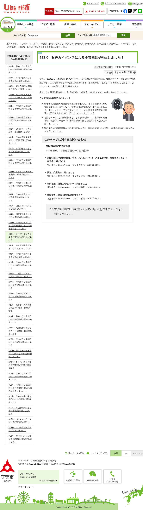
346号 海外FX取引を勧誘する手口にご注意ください (20, 87)
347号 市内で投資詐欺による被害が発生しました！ (20, 79)
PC (126, 453)
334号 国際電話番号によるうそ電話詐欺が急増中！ (20, 215)
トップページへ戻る (99, 453)
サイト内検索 (19, 35)
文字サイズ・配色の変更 (115, 3)
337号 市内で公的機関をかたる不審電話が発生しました (20, 186)
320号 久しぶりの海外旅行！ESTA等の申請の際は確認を (20, 365)
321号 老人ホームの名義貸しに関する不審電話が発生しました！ (20, 353)
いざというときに (97, 11)
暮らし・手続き (25, 24)
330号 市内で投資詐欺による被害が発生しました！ (20, 255)
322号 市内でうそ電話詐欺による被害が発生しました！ (20, 342)
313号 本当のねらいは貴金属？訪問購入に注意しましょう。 (20, 439)
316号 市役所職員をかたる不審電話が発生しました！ (20, 411)
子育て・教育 (48, 24)
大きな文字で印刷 (123, 72)
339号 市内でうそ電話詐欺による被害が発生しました (20, 163)
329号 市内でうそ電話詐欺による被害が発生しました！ (20, 265)
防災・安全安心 (56, 44)
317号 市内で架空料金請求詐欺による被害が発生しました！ (20, 399)
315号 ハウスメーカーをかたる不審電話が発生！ (20, 420)
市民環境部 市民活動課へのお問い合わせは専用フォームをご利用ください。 (88, 211)
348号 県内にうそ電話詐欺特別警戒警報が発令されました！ (20, 69)
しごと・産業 (115, 24)
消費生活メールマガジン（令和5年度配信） (19, 57)
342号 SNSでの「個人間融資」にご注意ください (20, 130)
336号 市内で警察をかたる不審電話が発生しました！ (20, 197)
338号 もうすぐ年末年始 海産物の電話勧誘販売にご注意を (21, 174)
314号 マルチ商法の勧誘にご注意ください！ (20, 429)
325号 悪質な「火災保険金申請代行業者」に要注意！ (20, 308)
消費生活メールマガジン (96, 44)
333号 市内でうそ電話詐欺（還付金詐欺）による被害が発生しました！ (20, 225)
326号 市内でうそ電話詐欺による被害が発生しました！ (20, 296)
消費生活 (79, 44)
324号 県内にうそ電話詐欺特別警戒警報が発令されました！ (20, 319)
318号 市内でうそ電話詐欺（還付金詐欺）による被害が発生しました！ (20, 388)
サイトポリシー (25, 487)
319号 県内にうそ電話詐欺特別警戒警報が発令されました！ (20, 376)
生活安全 (69, 44)
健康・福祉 (70, 24)
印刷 (107, 72)
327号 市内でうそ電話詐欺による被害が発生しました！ (20, 285)
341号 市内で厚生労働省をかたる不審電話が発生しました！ (20, 140)
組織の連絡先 (93, 480)
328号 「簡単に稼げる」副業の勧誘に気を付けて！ (20, 275)
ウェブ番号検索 (84, 35)
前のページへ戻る (76, 453)
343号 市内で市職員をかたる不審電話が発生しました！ (20, 120)
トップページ (25, 44)
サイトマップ (93, 3)
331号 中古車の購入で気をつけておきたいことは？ (20, 247)
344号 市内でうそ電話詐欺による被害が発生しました (20, 109)
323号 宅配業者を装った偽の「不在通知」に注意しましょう (20, 331)
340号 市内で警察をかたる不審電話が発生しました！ (20, 152)
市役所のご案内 (73, 480)
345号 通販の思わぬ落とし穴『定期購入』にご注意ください (20, 97)
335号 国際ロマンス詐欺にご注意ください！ (20, 207)
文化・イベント (92, 24)
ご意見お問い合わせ (112, 480)
